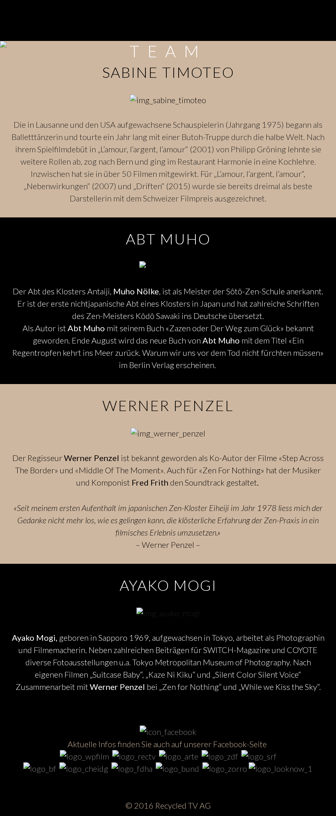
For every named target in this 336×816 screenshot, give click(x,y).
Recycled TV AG (183, 805)
